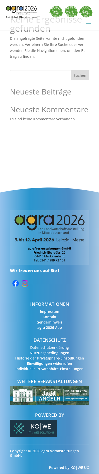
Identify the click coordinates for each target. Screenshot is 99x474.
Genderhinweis (49, 322)
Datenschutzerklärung (49, 347)
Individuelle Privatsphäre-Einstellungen (49, 368)
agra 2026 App (49, 327)
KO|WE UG (80, 467)
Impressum (49, 311)
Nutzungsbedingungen (49, 352)
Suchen (80, 75)
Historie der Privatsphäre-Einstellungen (49, 358)
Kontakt (50, 316)
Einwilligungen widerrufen (49, 363)
